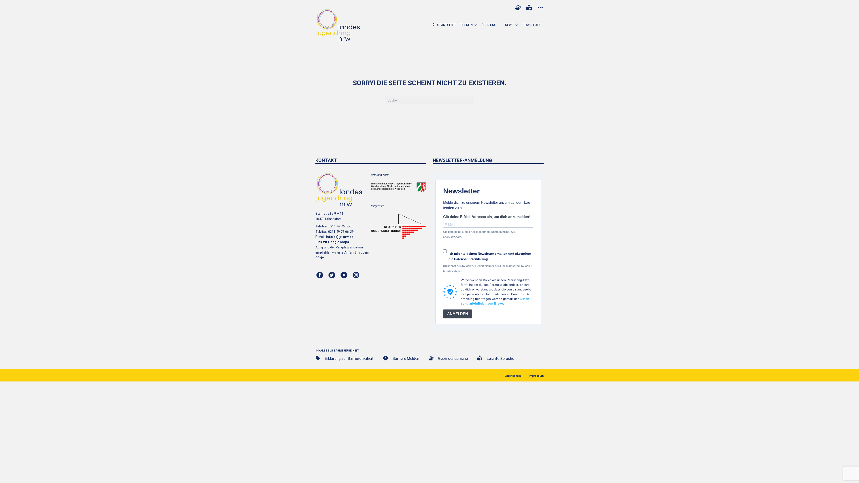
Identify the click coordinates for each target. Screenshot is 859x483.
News (509, 25)
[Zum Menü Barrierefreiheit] (540, 7)
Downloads (532, 25)
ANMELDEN (457, 314)
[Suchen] (432, 25)
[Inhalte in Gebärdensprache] (518, 7)
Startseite (446, 25)
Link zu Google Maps (332, 242)
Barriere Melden (406, 358)
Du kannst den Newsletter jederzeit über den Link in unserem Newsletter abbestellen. (487, 269)
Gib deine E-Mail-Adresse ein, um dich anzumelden (486, 217)
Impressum (536, 375)
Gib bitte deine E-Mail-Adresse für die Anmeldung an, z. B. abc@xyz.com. (479, 234)
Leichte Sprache (500, 358)
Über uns (489, 25)
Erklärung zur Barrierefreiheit (349, 358)
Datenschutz (512, 375)
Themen (466, 25)
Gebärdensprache (453, 358)
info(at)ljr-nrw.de (339, 237)
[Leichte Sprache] (529, 7)
